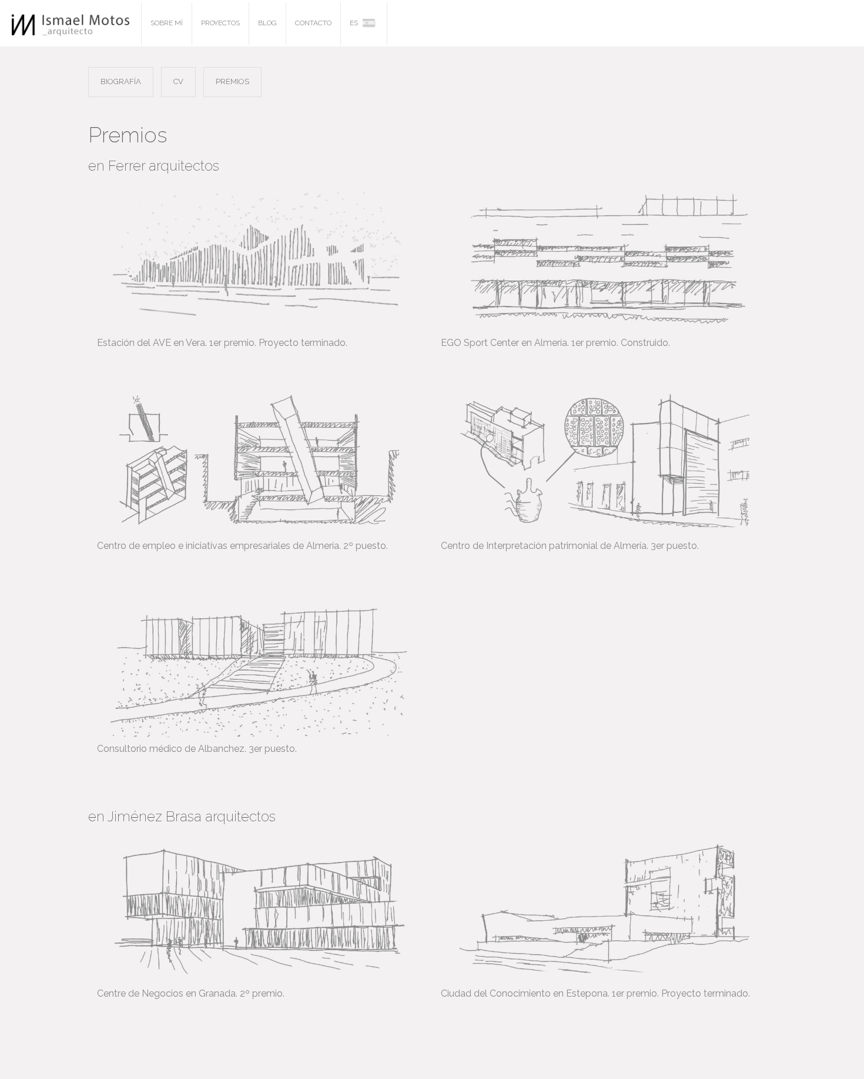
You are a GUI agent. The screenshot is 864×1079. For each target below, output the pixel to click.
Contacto (313, 23)
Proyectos (220, 23)
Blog (267, 23)
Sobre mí (166, 23)
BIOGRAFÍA (121, 81)
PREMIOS (232, 81)
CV (178, 81)
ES (355, 23)
